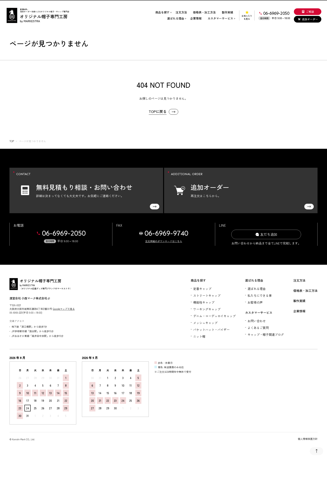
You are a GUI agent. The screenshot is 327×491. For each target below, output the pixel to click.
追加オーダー (310, 19)
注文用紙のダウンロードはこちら (163, 241)
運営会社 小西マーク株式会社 (28, 298)
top (11, 141)
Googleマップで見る (64, 309)
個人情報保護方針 (308, 439)
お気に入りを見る (247, 17)
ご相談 (310, 11)
